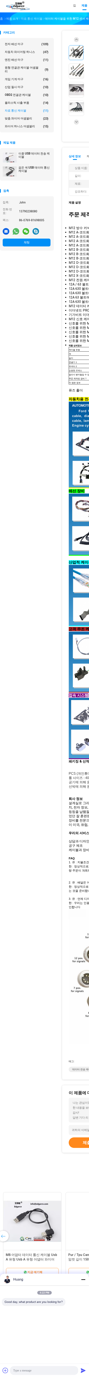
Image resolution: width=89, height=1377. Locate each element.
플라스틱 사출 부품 (26, 103)
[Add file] (5, 1370)
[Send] (83, 1370)
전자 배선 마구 (26, 44)
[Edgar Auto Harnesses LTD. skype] (35, 231)
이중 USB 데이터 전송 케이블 (34, 155)
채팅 (27, 242)
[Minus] (83, 1279)
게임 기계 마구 (26, 79)
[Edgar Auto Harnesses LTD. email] (6, 231)
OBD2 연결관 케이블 (26, 95)
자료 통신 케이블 (26, 110)
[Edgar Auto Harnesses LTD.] (18, 6)
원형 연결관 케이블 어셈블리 (26, 69)
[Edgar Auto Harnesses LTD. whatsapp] (16, 231)
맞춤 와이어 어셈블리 (26, 118)
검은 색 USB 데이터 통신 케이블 (34, 169)
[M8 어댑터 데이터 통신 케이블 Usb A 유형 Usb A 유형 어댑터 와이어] (32, 1221)
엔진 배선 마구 (26, 60)
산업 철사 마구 (26, 87)
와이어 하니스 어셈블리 (26, 126)
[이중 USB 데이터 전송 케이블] (10, 157)
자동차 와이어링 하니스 (26, 52)
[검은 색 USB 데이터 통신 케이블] (10, 171)
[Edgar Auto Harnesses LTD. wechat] (26, 231)
